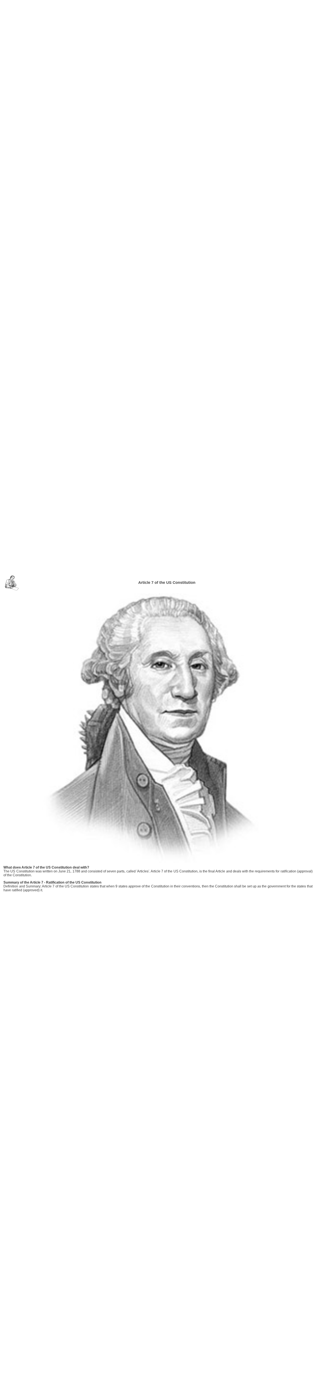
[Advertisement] (158, 12)
